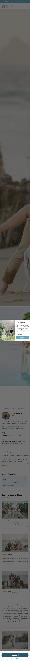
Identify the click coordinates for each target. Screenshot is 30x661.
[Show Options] (28, 331)
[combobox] (22, 331)
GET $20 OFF (22, 337)
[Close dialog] (29, 321)
